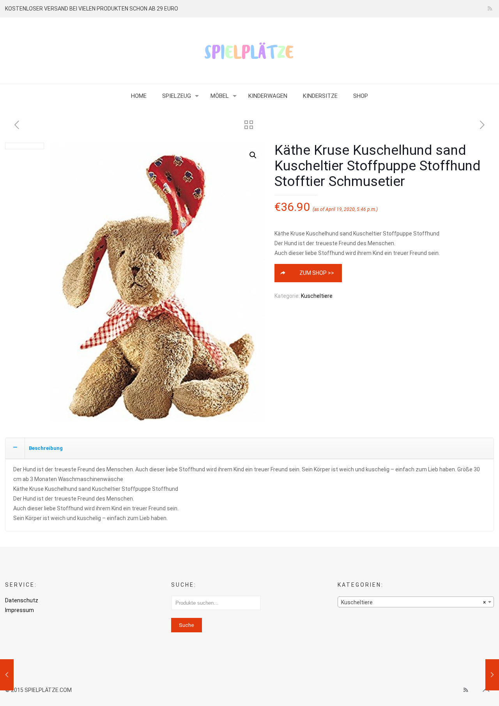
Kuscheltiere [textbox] (413, 602)
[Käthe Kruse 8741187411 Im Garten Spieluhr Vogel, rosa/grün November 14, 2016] (7, 674)
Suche (186, 625)
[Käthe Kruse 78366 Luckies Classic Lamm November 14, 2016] (492, 674)
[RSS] (490, 8)
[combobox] (416, 601)
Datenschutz (21, 600)
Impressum (19, 610)
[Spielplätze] (249, 51)
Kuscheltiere (317, 296)
